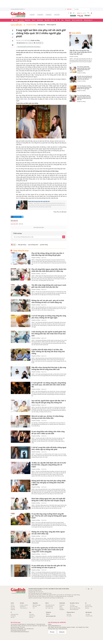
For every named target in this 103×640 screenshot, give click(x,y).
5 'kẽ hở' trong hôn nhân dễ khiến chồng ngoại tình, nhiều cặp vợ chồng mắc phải (49, 448)
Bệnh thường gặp (36, 605)
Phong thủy (13, 615)
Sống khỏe (27, 20)
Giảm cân (31, 617)
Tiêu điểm (88, 614)
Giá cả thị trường (73, 606)
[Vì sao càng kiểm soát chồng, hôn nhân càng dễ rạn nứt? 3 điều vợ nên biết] (20, 437)
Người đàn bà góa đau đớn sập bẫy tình (39, 201)
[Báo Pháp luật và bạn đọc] (80, 16)
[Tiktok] (73, 13)
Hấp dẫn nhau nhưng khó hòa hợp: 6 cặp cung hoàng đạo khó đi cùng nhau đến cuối (49, 368)
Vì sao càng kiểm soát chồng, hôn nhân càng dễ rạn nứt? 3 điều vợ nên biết (48, 432)
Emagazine (61, 605)
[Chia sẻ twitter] (12, 34)
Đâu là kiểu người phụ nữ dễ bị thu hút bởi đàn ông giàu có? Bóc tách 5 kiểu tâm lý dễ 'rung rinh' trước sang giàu (48, 550)
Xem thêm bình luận (38, 227)
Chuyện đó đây (89, 615)
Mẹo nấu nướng (88, 606)
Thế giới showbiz (49, 606)
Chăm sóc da (32, 615)
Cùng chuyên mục (20, 250)
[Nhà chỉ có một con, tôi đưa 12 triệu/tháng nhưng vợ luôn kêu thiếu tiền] (20, 421)
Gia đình (21, 20)
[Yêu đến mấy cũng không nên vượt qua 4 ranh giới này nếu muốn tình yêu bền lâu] (20, 290)
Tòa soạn (52, 632)
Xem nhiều (76, 33)
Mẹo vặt (12, 617)
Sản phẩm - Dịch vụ (50, 20)
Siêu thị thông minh (74, 609)
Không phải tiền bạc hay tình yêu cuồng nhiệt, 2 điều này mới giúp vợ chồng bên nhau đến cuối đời (49, 483)
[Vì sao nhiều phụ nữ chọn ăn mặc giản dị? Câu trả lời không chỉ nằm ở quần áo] (20, 571)
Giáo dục (13, 608)
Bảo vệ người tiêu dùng (75, 608)
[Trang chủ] (12, 20)
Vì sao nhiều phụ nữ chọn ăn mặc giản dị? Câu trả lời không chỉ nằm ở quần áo (49, 567)
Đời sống (13, 606)
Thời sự (12, 605)
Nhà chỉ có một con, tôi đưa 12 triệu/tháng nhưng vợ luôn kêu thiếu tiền (47, 417)
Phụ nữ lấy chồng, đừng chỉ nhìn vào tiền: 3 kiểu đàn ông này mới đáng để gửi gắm (48, 254)
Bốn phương (87, 20)
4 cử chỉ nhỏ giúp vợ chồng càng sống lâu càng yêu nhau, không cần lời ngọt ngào (49, 317)
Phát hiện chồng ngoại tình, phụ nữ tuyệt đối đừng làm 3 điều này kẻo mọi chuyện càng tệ (48, 500)
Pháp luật (13, 609)
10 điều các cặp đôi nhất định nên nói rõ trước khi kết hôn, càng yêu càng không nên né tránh (49, 465)
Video (60, 606)
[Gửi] (63, 237)
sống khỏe (40, 14)
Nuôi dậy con (23, 606)
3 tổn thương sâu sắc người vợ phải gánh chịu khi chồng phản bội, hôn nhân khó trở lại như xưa (49, 334)
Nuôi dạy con (41, 24)
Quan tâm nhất (14, 224)
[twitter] (22, 217)
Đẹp (62, 20)
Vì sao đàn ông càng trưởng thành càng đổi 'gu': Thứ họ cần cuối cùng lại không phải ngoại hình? (49, 516)
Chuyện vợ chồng (31, 24)
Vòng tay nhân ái (71, 612)
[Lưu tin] (12, 41)
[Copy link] (12, 37)
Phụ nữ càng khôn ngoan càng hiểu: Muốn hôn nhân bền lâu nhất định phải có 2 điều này (49, 270)
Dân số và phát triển (77, 20)
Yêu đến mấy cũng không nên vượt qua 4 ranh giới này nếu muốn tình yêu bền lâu (49, 286)
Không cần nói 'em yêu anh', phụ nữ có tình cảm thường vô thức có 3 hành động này (48, 301)
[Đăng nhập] (91, 13)
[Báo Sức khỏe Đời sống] (73, 16)
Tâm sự (48, 614)
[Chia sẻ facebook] (12, 30)
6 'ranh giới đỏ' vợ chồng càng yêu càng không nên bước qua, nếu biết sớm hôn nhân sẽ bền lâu (49, 385)
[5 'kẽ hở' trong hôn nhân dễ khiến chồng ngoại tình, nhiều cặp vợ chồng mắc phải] (20, 452)
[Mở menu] (91, 20)
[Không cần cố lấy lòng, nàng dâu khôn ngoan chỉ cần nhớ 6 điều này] (20, 537)
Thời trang (31, 614)
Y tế (33, 608)
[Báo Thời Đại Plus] (87, 15)
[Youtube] (88, 589)
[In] (12, 45)
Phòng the (67, 20)
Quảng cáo (62, 632)
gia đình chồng (44, 244)
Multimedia (40, 20)
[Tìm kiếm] (90, 9)
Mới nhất (69, 9)
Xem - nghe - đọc (49, 608)
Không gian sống (14, 614)
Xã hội (16, 20)
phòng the (49, 14)
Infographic (61, 609)
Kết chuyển (69, 615)
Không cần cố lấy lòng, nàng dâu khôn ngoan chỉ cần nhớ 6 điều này (48, 533)
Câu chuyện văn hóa (49, 605)
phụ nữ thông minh (33, 244)
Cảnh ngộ (69, 614)
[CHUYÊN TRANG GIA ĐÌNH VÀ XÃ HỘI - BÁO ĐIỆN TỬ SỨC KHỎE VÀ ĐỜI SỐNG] (18, 14)
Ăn (57, 20)
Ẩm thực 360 (88, 605)
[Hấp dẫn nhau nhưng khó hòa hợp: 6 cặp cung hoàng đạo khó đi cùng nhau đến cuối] (20, 372)
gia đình (32, 14)
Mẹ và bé (57, 14)
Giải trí (33, 20)
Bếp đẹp (87, 608)
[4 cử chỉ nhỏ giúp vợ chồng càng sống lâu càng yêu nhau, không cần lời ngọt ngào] (20, 321)
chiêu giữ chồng (22, 244)
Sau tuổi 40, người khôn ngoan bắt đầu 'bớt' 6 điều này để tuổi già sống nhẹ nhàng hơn (49, 402)
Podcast (61, 608)
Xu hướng (72, 605)
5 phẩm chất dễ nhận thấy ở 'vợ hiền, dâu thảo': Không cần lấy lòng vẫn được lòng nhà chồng (48, 351)
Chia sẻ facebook (16, 216)
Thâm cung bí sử (51, 24)
